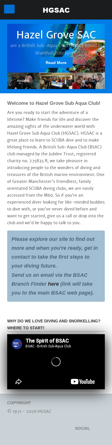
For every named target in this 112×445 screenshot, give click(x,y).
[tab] (23, 81)
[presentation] (23, 80)
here (54, 284)
